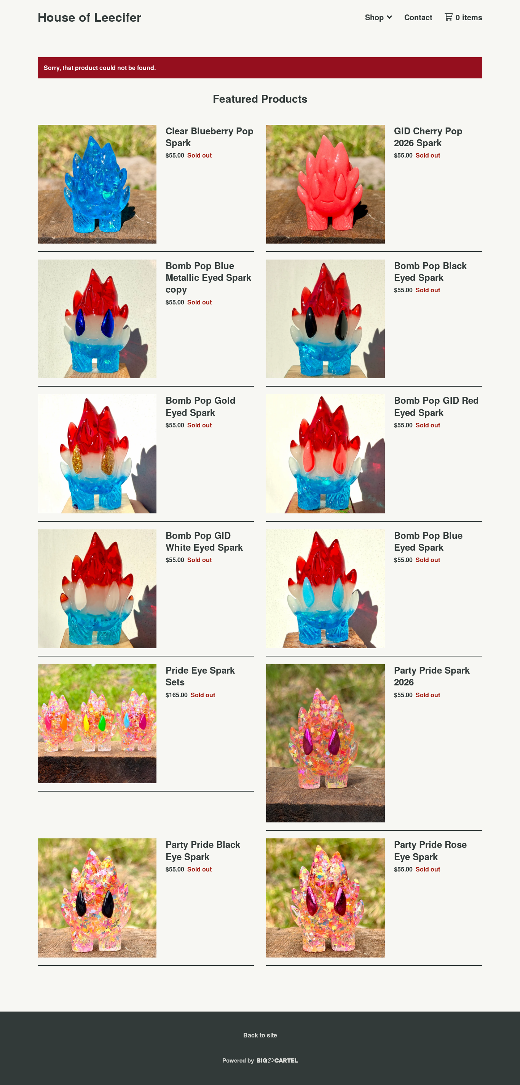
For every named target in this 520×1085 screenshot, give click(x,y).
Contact (418, 16)
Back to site (260, 1035)
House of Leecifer (89, 16)
